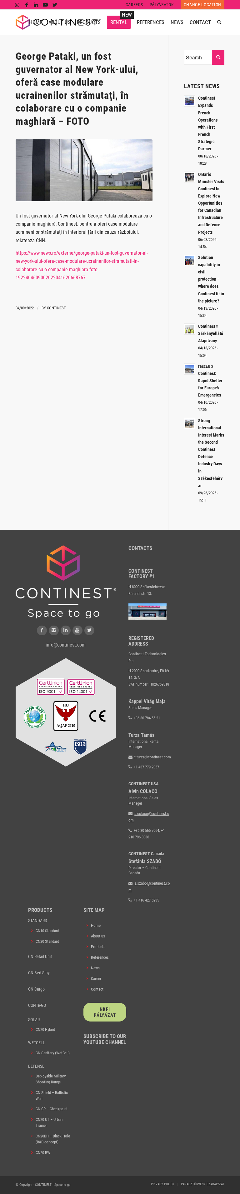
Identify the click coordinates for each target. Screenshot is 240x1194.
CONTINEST (56, 308)
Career (96, 978)
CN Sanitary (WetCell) (53, 1053)
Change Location (203, 4)
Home (96, 925)
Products (98, 946)
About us (98, 936)
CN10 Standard (47, 930)
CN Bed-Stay (39, 972)
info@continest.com (66, 645)
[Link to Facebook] (26, 4)
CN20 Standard (47, 941)
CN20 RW (43, 1152)
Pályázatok (162, 4)
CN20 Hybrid (45, 1029)
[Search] (219, 22)
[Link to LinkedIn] (36, 4)
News (95, 968)
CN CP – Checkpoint (52, 1109)
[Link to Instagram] (17, 4)
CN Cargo (36, 989)
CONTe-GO (37, 1005)
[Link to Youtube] (45, 4)
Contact (97, 989)
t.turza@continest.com (152, 757)
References (100, 957)
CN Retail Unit (40, 956)
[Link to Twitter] (55, 4)
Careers (134, 4)
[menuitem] (134, 4)
